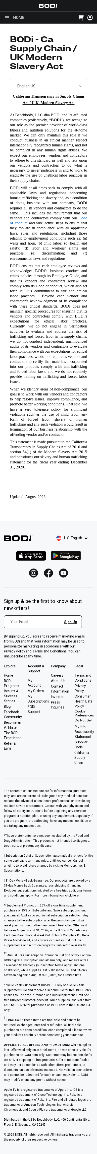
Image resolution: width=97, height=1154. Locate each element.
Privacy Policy (14, 651)
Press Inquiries (57, 705)
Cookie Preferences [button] (84, 713)
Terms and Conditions (50, 651)
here (75, 895)
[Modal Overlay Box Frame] (44, 624)
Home (18, 17)
